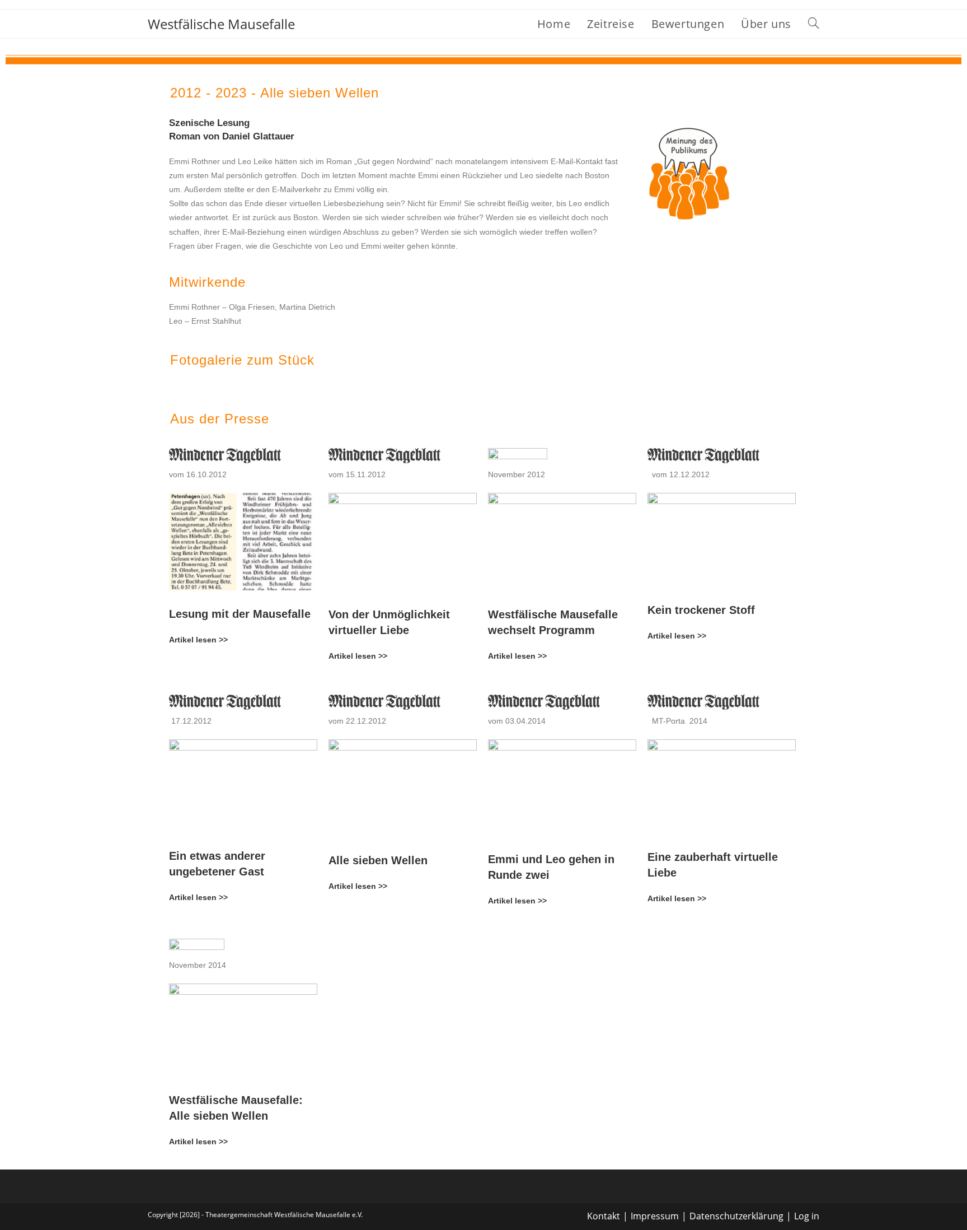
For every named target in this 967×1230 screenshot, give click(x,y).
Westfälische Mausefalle (221, 24)
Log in (806, 1216)
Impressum (655, 1216)
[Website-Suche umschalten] (814, 24)
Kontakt (603, 1216)
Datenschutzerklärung (736, 1216)
